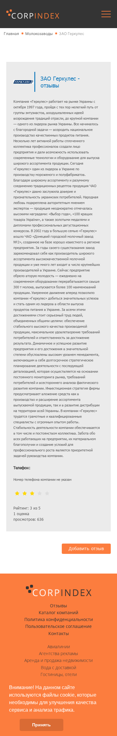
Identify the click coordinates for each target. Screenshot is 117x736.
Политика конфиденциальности (58, 619)
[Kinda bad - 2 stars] (24, 494)
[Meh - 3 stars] (32, 494)
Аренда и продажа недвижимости (58, 660)
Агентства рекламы (58, 653)
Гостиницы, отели (59, 674)
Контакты (58, 633)
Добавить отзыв (86, 548)
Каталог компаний (58, 612)
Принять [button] (41, 724)
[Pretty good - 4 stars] (39, 494)
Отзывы (58, 606)
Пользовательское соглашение (58, 626)
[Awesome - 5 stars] (47, 494)
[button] (77, 710)
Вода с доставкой (58, 667)
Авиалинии (58, 646)
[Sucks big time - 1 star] (17, 494)
